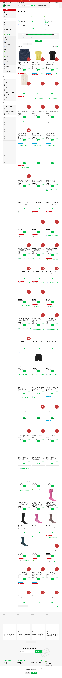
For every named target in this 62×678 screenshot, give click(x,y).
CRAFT (9, 163)
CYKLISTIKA (8, 22)
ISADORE (9, 130)
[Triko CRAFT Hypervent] (38, 126)
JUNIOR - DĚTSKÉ (8, 99)
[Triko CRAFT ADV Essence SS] (52, 287)
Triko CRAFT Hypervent (36, 133)
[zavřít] (61, 0)
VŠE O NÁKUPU (5, 2)
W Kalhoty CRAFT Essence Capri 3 (51, 248)
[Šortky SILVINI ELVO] (52, 565)
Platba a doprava (5, 665)
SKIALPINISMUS (8, 71)
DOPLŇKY (7, 63)
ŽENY (6, 14)
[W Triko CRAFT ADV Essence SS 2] (38, 171)
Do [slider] (52, 34)
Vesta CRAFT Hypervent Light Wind (24, 86)
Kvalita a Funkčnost (34, 664)
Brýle (7, 61)
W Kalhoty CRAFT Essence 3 (22, 248)
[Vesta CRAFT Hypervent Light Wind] (24, 79)
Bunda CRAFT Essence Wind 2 (51, 271)
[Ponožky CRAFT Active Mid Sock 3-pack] (38, 541)
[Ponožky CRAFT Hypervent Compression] (38, 495)
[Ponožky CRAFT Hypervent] (38, 472)
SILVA (9, 153)
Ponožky (7, 54)
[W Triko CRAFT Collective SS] (52, 334)
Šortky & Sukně (8, 49)
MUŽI (6, 11)
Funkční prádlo (8, 51)
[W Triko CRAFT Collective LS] (38, 334)
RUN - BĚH (7, 87)
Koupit (24, 70)
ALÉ (9, 127)
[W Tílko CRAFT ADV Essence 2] (24, 195)
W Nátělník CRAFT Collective (23, 365)
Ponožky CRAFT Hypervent (22, 502)
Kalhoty (7, 46)
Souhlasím (34, 672)
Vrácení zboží (5, 663)
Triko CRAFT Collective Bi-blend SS (38, 387)
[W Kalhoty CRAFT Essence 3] (52, 217)
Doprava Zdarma (33, 665)
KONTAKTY (14, 2)
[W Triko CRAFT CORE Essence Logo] (52, 195)
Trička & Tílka (8, 44)
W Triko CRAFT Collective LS (37, 341)
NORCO (9, 142)
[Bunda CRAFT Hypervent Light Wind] (38, 79)
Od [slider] (26, 34)
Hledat (32, 5)
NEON (9, 151)
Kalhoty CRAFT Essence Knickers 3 (23, 341)
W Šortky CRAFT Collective (36, 365)
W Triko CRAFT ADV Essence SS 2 (37, 179)
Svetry (7, 41)
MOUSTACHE (9, 146)
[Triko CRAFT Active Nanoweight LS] (52, 426)
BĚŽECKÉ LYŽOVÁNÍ (9, 66)
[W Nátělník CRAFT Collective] (24, 357)
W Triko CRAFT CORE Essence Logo (52, 202)
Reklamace (4, 664)
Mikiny (7, 39)
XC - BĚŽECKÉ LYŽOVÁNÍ (10, 89)
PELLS (9, 139)
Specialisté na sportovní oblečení (36, 662)
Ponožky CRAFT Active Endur (23, 549)
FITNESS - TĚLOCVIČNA (10, 92)
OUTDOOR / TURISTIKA (10, 111)
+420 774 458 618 (42, 5)
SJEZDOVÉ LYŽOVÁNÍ (9, 68)
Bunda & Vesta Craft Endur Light (9, 633)
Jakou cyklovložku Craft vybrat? (38, 633)
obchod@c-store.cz (49, 665)
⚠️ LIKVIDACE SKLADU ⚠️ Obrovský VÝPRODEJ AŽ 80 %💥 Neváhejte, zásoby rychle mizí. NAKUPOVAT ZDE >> (31, 0)
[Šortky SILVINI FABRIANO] (52, 541)
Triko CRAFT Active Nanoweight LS (52, 434)
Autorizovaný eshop (34, 663)
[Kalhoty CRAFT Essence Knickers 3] (24, 334)
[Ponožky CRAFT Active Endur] (24, 541)
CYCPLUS (9, 158)
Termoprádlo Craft (20, 662)
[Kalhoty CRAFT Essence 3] (38, 311)
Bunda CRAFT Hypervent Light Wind (38, 86)
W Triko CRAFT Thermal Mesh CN (23, 434)
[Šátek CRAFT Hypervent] (24, 450)
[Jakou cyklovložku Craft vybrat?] (38, 627)
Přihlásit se (38, 651)
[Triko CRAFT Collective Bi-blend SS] (38, 380)
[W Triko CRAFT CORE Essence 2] (52, 357)
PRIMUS (9, 160)
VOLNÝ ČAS (8, 34)
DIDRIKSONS (9, 118)
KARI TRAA (9, 123)
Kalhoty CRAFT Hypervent (22, 179)
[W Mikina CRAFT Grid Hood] (52, 402)
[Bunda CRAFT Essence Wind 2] (52, 264)
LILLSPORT (9, 137)
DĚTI (6, 16)
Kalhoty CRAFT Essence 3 (36, 318)
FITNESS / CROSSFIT (9, 29)
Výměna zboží (5, 662)
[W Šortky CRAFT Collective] (38, 357)
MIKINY (7, 82)
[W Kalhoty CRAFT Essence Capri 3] (52, 240)
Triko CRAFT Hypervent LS (36, 110)
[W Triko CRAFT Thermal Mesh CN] (24, 426)
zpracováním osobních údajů (29, 653)
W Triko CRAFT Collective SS (51, 341)
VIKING (9, 134)
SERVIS (22, 2)
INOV (9, 132)
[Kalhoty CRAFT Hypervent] (24, 171)
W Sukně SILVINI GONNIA (50, 595)
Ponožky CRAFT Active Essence (37, 525)
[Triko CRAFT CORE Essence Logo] (24, 311)
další (57, 46)
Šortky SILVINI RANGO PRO (36, 595)
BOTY (7, 97)
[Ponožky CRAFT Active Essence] (38, 518)
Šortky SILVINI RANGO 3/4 (22, 595)
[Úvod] (10, 5)
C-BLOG (10, 2)
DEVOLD (9, 120)
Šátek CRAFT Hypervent (22, 457)
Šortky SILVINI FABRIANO (50, 549)
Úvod (18, 9)
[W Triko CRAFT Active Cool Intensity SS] (38, 402)
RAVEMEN (9, 156)
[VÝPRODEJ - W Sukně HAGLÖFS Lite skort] (24, 55)
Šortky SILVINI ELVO (49, 572)
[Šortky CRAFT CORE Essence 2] (24, 402)
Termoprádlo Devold (20, 663)
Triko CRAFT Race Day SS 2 (36, 62)
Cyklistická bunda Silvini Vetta (52, 633)
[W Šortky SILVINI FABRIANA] (38, 565)
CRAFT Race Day (21, 633)
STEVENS (9, 144)
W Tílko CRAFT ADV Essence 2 (23, 202)
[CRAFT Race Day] (23, 627)
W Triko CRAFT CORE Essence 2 (51, 365)
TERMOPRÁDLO (8, 79)
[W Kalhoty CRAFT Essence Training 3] (38, 217)
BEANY (9, 149)
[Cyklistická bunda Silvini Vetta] (52, 627)
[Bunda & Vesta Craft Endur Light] (9, 627)
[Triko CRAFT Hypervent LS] (38, 102)
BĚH (6, 24)
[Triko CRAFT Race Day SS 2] (38, 55)
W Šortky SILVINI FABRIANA (36, 572)
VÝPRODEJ (7, 9)
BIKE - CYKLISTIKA (9, 84)
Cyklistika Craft (19, 665)
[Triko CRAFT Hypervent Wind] (24, 102)
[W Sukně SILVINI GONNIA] (52, 588)
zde (34, 675)
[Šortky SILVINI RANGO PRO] (38, 588)
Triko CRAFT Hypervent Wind (23, 110)
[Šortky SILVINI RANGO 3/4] (24, 588)
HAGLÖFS (9, 125)
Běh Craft (18, 664)
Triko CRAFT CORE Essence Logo (23, 318)
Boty (7, 56)
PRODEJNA (18, 2)
